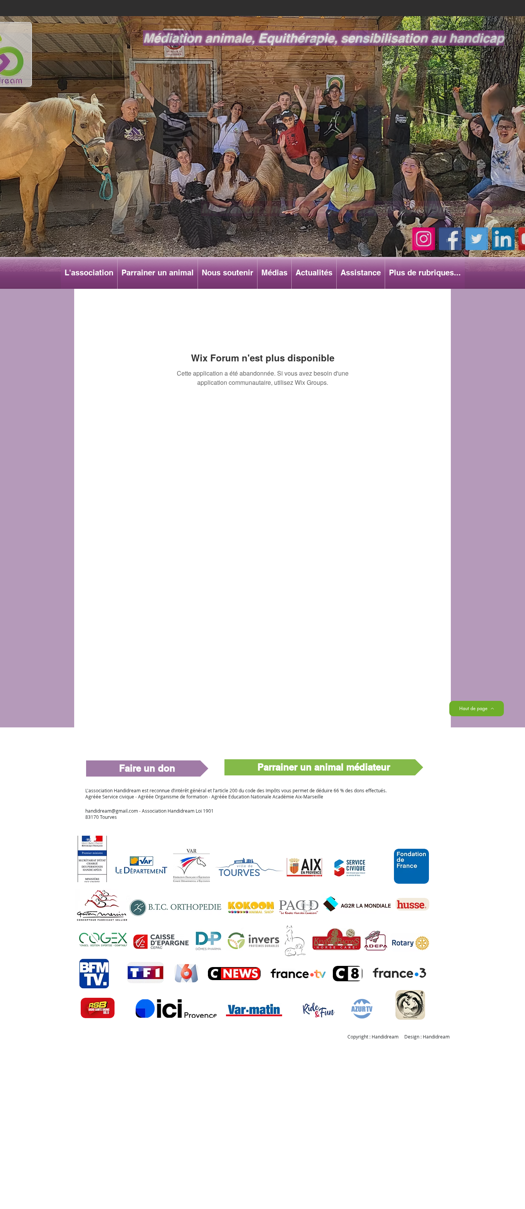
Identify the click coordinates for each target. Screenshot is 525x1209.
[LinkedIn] (503, 238)
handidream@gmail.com (111, 811)
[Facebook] (450, 238)
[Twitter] (476, 238)
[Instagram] (423, 238)
